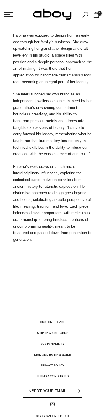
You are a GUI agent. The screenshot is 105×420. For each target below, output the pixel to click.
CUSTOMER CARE (52, 322)
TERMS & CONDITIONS (53, 376)
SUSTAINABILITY (52, 344)
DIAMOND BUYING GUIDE (52, 354)
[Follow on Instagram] (52, 404)
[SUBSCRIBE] (75, 391)
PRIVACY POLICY (52, 365)
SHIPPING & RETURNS (52, 333)
